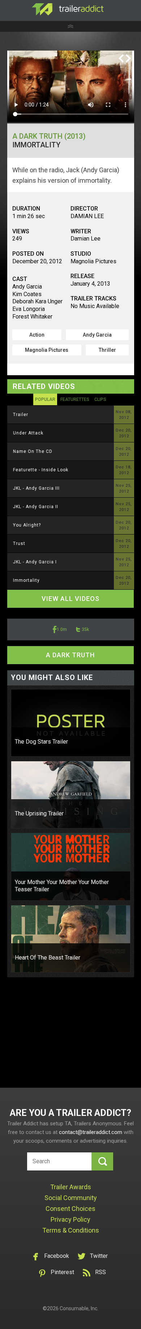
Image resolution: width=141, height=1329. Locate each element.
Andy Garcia (97, 335)
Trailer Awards (70, 1187)
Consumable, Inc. (79, 1308)
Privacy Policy (70, 1219)
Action (36, 335)
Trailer (20, 414)
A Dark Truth (70, 655)
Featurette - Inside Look (40, 469)
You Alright (27, 525)
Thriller (107, 350)
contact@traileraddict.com (90, 1132)
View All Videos (70, 598)
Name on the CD (32, 451)
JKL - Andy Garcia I (35, 561)
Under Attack (28, 433)
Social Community (70, 1198)
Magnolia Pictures (46, 350)
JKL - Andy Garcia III (36, 488)
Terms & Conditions (70, 1230)
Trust (19, 543)
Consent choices (70, 1208)
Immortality (26, 580)
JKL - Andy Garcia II (35, 506)
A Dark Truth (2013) (49, 136)
